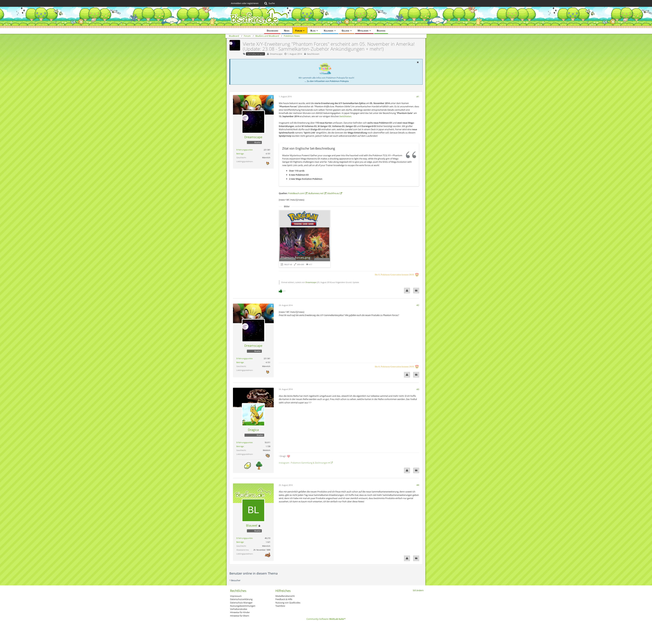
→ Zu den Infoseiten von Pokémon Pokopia (326, 81)
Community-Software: (326, 618)
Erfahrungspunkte (244, 149)
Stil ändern (418, 590)
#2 (417, 305)
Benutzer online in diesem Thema (253, 573)
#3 (417, 389)
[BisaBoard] (326, 17)
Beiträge (240, 153)
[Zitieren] (416, 290)
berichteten (345, 116)
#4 (417, 484)
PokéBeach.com (296, 193)
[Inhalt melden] (407, 290)
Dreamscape (276, 53)
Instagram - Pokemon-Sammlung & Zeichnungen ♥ (304, 462)
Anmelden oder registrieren (245, 3)
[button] (417, 62)
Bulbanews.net (315, 193)
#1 (417, 96)
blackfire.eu (333, 193)
